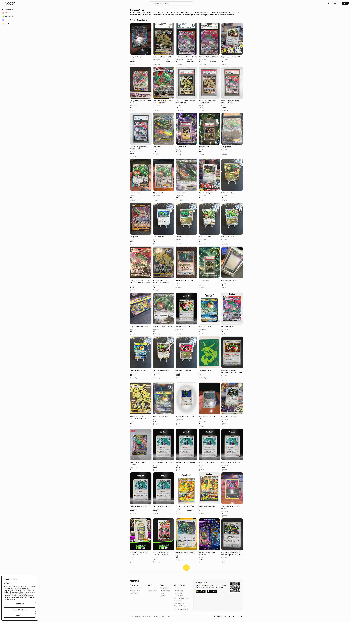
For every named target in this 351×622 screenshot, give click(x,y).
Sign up (336, 3)
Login (345, 3)
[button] (186, 567)
